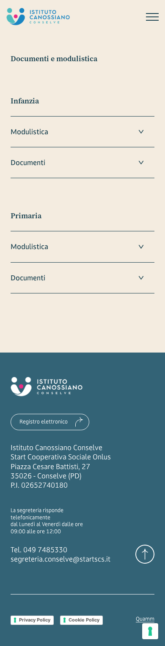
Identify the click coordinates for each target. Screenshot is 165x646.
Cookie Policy (84, 620)
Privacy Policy (34, 620)
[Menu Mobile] (152, 17)
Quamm (145, 619)
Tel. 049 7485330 (39, 549)
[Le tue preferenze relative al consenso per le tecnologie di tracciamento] (150, 631)
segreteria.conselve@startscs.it (60, 559)
